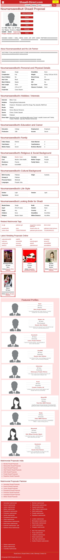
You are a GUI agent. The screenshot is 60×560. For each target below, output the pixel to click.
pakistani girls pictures (36, 230)
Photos (27, 17)
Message (26, 29)
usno (17, 228)
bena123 (46, 241)
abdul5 (32, 243)
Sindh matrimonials (9, 519)
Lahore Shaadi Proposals (11, 488)
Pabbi (36, 418)
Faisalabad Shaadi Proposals (12, 494)
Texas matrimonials (37, 532)
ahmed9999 (47, 243)
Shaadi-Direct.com (31, 2)
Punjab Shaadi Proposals (11, 474)
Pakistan (8, 270)
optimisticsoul (34, 245)
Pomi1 (38, 381)
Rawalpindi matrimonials (10, 511)
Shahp (40, 413)
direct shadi (47, 225)
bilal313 (4, 245)
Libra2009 (40, 350)
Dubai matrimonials (37, 537)
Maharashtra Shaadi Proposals (12, 466)
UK (43, 387)
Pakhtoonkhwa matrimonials (11, 521)
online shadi (5, 230)
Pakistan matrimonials (13, 33)
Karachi (8, 269)
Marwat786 (44, 397)
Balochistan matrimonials (11, 523)
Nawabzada (38, 444)
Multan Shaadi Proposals (11, 496)
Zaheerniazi (39, 366)
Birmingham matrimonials (39, 521)
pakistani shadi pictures (50, 228)
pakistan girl (19, 225)
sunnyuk (18, 243)
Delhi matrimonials (37, 511)
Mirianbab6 (34, 428)
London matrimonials (38, 519)
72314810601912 (49, 230)
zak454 (18, 239)
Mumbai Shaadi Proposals (11, 463)
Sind (12, 269)
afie (31, 239)
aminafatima (47, 245)
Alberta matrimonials (9, 546)
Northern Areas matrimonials (11, 527)
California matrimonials (38, 535)
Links (32, 553)
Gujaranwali (16, 32)
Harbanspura (34, 371)
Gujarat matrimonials (38, 507)
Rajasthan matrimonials (38, 515)
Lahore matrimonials (9, 507)
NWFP (44, 403)
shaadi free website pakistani (35, 225)
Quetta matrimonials (9, 515)
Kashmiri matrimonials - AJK (11, 525)
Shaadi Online (26, 553)
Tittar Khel (39, 403)
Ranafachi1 (34, 335)
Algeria (40, 434)
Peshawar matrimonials (10, 513)
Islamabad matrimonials (10, 503)
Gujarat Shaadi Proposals (11, 468)
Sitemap (36, 553)
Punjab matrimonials (38, 513)
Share (27, 33)
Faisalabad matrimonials (10, 517)
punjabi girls (5, 228)
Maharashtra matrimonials (39, 505)
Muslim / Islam (19, 157)
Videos (27, 21)
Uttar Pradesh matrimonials (39, 509)
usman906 (19, 241)
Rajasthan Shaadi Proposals (11, 476)
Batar (35, 309)
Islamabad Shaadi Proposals (12, 484)
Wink (27, 25)
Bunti (39, 303)
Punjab (4, 33)
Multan (7, 293)
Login (55, 1)
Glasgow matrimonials (38, 527)
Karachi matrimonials (9, 505)
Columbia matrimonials (10, 548)
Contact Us (43, 553)
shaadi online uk (34, 228)
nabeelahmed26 (6, 239)
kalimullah (19, 245)
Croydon (34, 387)
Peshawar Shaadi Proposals (11, 492)
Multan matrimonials (9, 509)
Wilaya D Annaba (33, 434)
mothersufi (5, 243)
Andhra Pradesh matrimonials (40, 541)
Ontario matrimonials (9, 544)
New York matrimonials (38, 530)
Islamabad (31, 269)
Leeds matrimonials (37, 525)
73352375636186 (21, 230)
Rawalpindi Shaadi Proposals (12, 490)
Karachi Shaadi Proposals (11, 486)
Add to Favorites (26, 13)
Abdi (27, 434)
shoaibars (47, 239)
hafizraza (4, 241)
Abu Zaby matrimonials (38, 539)
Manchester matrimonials (39, 523)
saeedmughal (34, 241)
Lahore (51, 269)
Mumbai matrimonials (38, 503)
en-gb (3, 225)
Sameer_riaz (41, 319)
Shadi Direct (17, 553)
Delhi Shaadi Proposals (10, 472)
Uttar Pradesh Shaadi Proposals (12, 470)
